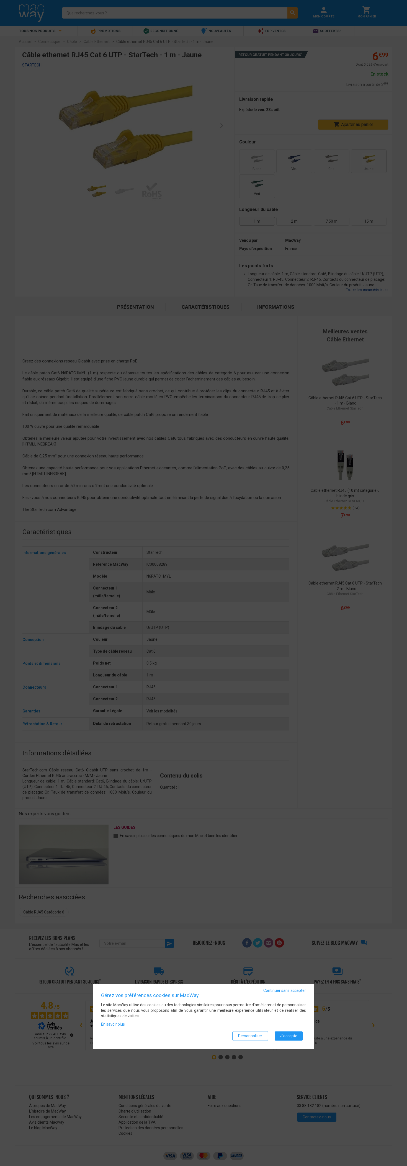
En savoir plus (113, 1024)
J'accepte (288, 1036)
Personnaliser (250, 1036)
